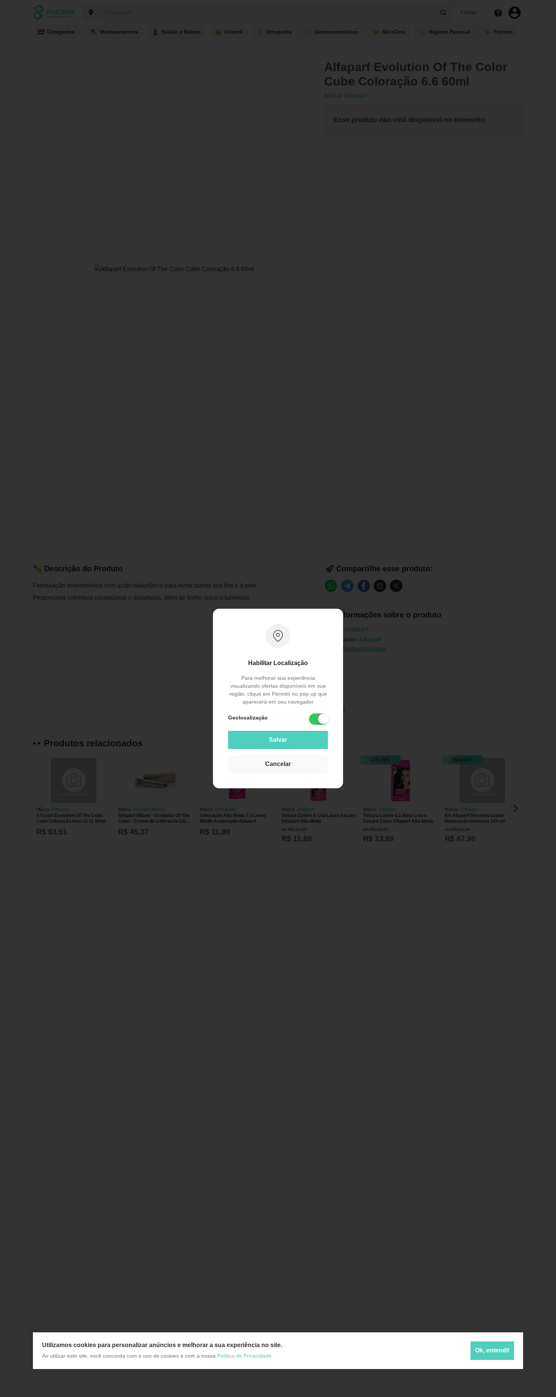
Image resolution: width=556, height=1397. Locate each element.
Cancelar (278, 764)
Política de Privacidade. (245, 1356)
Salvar (278, 739)
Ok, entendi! (492, 1350)
